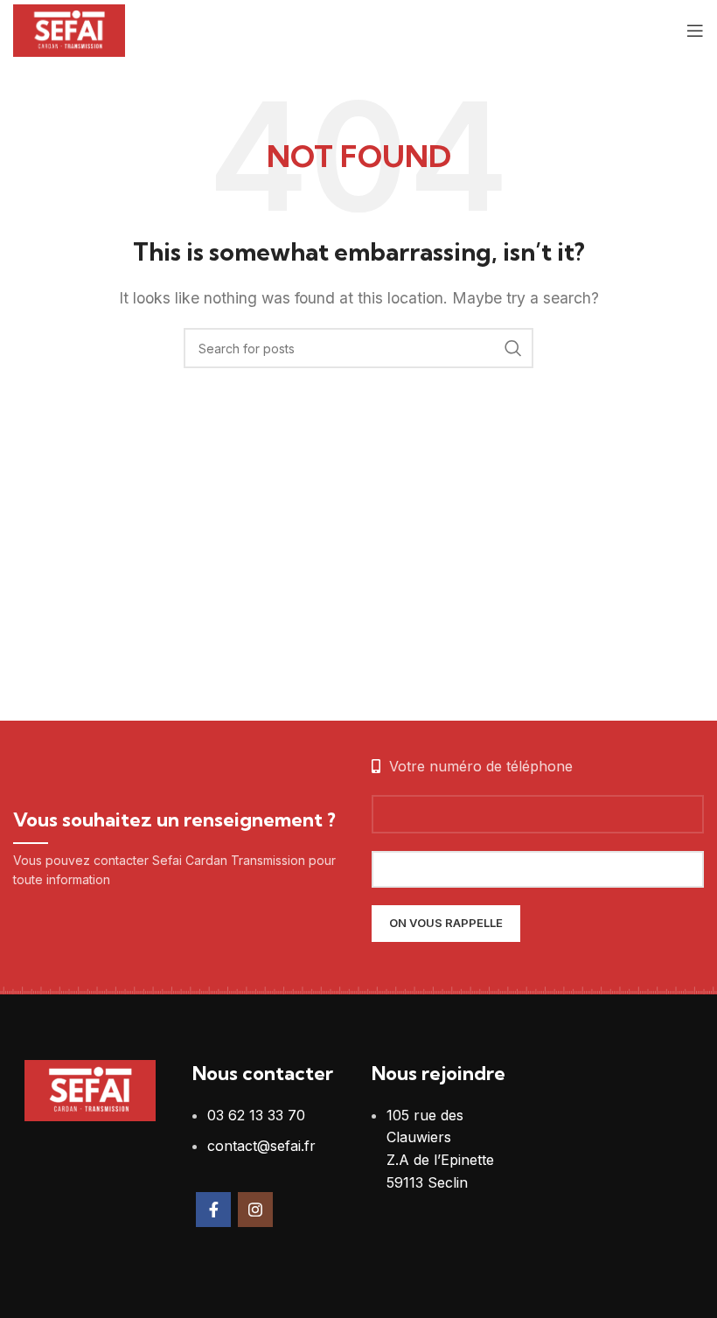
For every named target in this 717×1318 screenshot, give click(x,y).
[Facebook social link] (213, 1209)
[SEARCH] (513, 348)
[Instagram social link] (255, 1209)
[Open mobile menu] (695, 30)
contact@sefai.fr (261, 1145)
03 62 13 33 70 (256, 1115)
